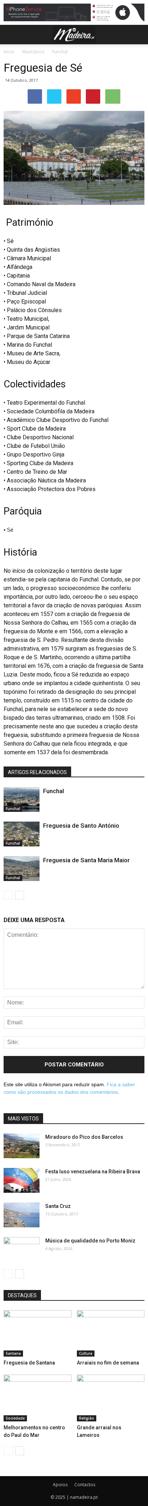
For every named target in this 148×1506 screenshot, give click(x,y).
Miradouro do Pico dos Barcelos (84, 1137)
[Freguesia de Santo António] (22, 834)
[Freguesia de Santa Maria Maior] (22, 868)
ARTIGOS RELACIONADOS (37, 772)
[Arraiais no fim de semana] (111, 1333)
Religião (86, 1418)
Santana (13, 1353)
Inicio (9, 52)
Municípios (33, 52)
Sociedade (15, 1418)
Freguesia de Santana (29, 1363)
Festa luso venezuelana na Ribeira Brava (92, 1171)
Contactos (84, 1485)
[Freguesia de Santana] (37, 1333)
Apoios (60, 1485)
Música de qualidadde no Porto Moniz (90, 1241)
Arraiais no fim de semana (108, 1363)
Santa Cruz (58, 1206)
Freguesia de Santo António (82, 825)
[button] (138, 34)
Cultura (85, 1353)
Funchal (60, 52)
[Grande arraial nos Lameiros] (111, 1398)
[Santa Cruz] (22, 1214)
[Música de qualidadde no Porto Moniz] (22, 1249)
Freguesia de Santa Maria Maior (86, 860)
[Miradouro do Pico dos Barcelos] (22, 1145)
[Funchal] (22, 799)
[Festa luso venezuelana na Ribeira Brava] (22, 1180)
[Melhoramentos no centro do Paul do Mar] (37, 1398)
